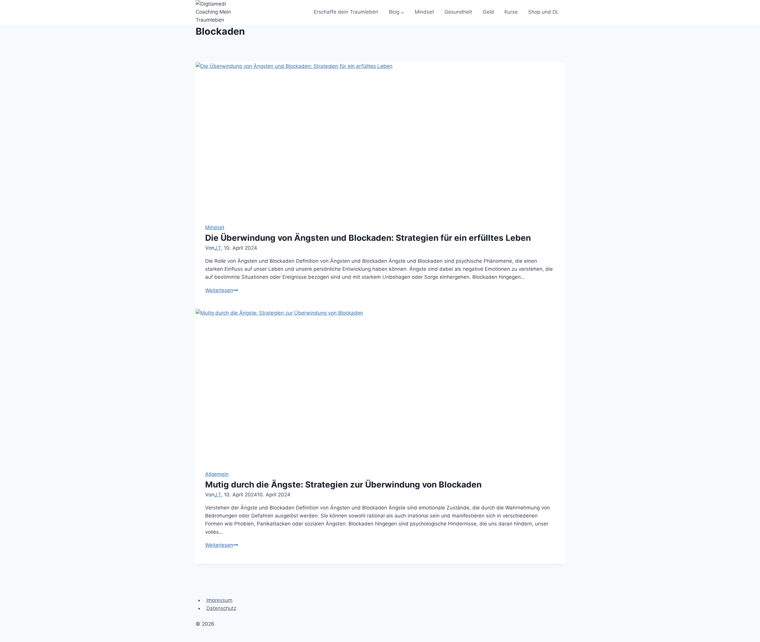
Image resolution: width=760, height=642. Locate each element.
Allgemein (217, 474)
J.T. (218, 248)
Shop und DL (543, 12)
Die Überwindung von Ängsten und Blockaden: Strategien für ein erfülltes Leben (368, 238)
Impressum (219, 600)
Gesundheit (458, 12)
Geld (488, 12)
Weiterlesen (221, 290)
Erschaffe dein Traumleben (346, 12)
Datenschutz (221, 608)
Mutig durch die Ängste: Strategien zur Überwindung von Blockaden (343, 484)
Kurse (511, 12)
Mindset (424, 12)
